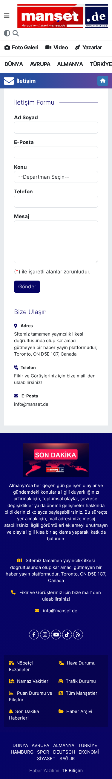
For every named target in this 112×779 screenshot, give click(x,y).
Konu (20, 167)
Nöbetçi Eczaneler (21, 666)
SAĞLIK (67, 758)
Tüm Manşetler (81, 693)
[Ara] (16, 33)
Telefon (23, 192)
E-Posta (24, 142)
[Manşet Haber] (62, 16)
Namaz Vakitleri (33, 681)
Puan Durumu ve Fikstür (31, 697)
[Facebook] (34, 634)
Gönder (27, 287)
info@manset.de (31, 404)
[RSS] (78, 634)
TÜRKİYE (101, 64)
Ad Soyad (26, 117)
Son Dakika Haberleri (24, 715)
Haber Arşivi (79, 711)
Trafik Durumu (81, 681)
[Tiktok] (67, 634)
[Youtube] (56, 634)
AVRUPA (40, 64)
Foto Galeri (24, 47)
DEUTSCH (64, 752)
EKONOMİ (89, 752)
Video (60, 47)
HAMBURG (22, 752)
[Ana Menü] (7, 16)
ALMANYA (70, 64)
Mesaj (21, 216)
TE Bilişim (72, 770)
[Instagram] (45, 634)
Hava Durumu (81, 663)
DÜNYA (13, 64)
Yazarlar (91, 47)
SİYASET (46, 758)
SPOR (43, 752)
